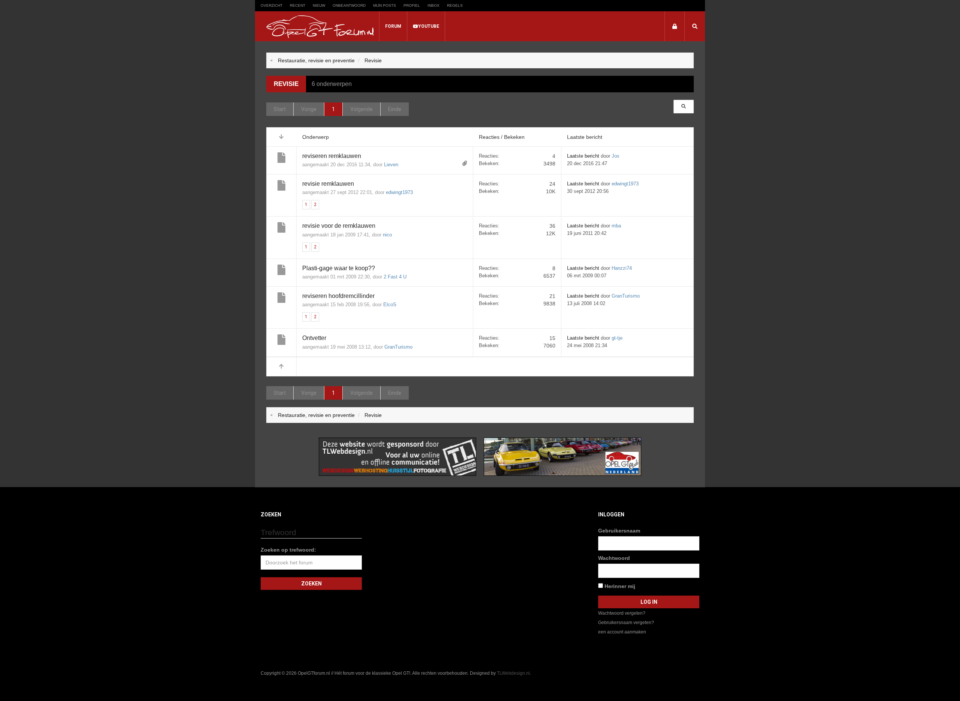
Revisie (286, 83)
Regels (455, 5)
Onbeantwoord (349, 5)
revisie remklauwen (328, 184)
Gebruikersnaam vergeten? (626, 622)
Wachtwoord (614, 558)
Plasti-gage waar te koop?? (338, 268)
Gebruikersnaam (619, 531)
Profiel (412, 5)
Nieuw (319, 5)
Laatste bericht (583, 156)
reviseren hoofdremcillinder (338, 296)
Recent (297, 5)
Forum (393, 26)
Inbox (434, 5)
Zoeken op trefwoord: (288, 550)
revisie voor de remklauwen (338, 226)
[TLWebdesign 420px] (397, 456)
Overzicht (271, 5)
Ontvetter (314, 338)
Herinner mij (619, 586)
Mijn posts (384, 5)
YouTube (428, 26)
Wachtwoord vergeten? (621, 613)
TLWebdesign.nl (513, 673)
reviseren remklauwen (331, 156)
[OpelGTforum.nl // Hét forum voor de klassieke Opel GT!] (320, 26)
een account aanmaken (622, 632)
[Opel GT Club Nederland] (562, 456)
